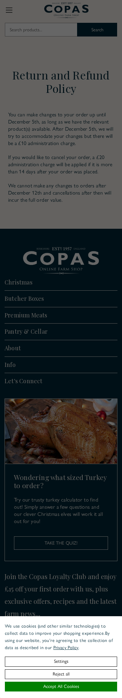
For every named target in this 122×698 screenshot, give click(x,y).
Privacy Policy (65, 647)
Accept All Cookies (61, 686)
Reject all (61, 674)
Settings (61, 661)
